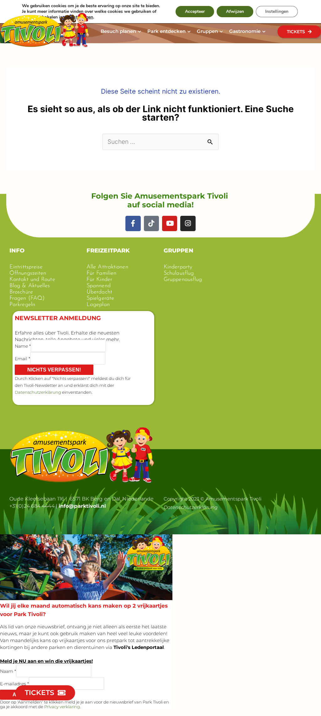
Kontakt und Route (32, 280)
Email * (22, 358)
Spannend (99, 286)
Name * (23, 346)
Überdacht (99, 292)
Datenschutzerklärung (38, 392)
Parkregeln (22, 305)
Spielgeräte (100, 298)
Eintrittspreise (26, 267)
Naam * (8, 671)
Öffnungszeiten (27, 273)
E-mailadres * (14, 683)
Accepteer (195, 11)
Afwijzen (235, 11)
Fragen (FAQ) (27, 298)
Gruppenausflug (183, 280)
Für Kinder (99, 280)
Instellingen (276, 11)
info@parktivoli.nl (82, 506)
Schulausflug (179, 273)
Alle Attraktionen (107, 267)
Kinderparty (178, 267)
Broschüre (21, 292)
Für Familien (101, 273)
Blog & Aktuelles (29, 286)
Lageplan (98, 305)
